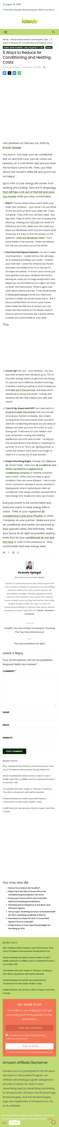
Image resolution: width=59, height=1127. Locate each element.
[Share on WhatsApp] (19, 73)
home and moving (17, 294)
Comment (9, 671)
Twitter (39, 610)
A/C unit (34, 222)
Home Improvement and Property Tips (29, 39)
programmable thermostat (20, 412)
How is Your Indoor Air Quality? (24, 888)
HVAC (49, 47)
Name (6, 712)
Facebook (29, 614)
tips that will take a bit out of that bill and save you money (29, 192)
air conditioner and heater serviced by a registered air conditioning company (30, 468)
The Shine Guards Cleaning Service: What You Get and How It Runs (30, 11)
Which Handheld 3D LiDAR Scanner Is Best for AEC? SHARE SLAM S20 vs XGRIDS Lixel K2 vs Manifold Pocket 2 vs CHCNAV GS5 (29, 779)
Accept (14, 1122)
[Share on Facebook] (4, 73)
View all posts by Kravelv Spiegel (29, 577)
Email (6, 724)
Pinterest (49, 610)
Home (6, 39)
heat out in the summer (23, 390)
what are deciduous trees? (30, 237)
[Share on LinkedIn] (14, 73)
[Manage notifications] (53, 1122)
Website (7, 737)
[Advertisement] (29, 107)
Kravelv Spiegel (12, 67)
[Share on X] (9, 73)
